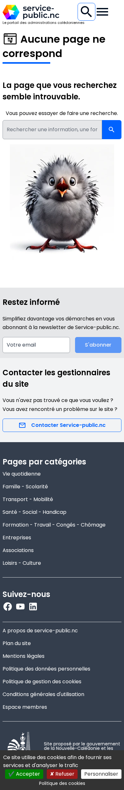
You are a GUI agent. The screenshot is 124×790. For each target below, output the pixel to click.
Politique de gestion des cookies (42, 681)
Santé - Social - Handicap (34, 512)
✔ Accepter (24, 774)
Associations (18, 550)
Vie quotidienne (22, 474)
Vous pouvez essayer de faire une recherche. (62, 113)
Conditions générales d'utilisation (43, 694)
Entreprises (17, 537)
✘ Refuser (62, 774)
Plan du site (17, 643)
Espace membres (25, 707)
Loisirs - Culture (22, 563)
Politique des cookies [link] (62, 783)
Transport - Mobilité (28, 499)
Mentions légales (24, 656)
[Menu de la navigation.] (102, 12)
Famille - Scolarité (25, 486)
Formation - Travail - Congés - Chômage (54, 524)
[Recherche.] (86, 12)
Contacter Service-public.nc (68, 425)
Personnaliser (101, 774)
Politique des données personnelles (46, 668)
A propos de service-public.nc (40, 630)
